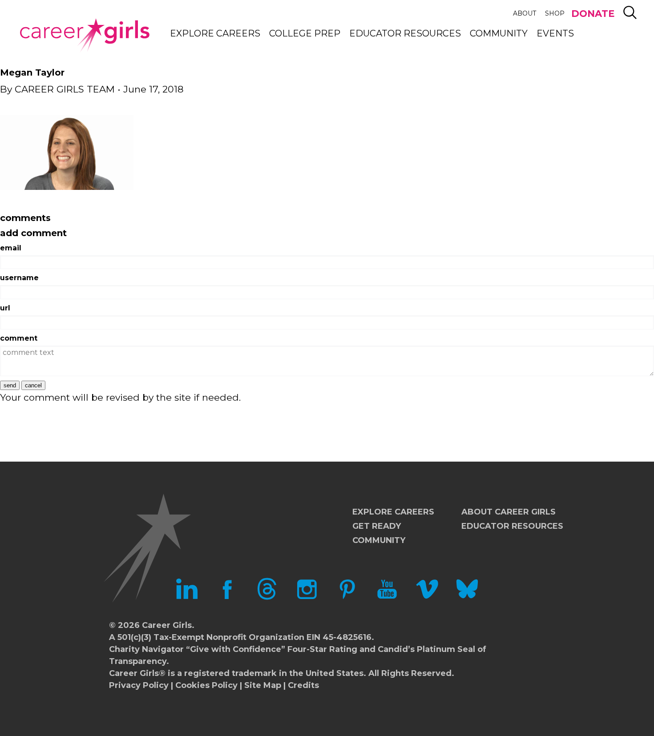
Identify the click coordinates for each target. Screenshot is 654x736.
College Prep (304, 33)
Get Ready (376, 526)
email (10, 248)
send (10, 385)
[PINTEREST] (347, 597)
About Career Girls (508, 512)
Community (499, 33)
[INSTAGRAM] (307, 597)
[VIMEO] (427, 597)
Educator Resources (405, 33)
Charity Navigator (146, 649)
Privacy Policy (139, 685)
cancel (33, 385)
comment (18, 338)
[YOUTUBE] (387, 597)
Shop (555, 13)
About (524, 13)
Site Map (262, 685)
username (19, 277)
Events (555, 33)
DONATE (592, 13)
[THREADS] (267, 597)
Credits (303, 685)
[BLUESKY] (467, 597)
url (5, 308)
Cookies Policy (206, 685)
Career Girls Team (64, 89)
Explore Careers (215, 33)
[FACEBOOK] (227, 597)
